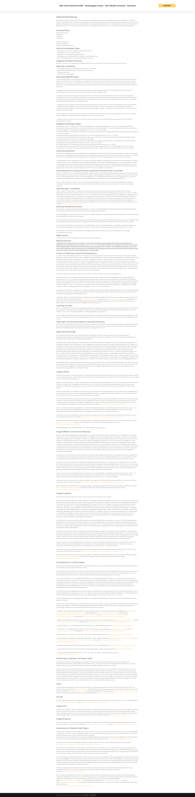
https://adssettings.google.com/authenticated (68, 622)
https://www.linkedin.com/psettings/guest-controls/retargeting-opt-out (74, 640)
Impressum (86, 795)
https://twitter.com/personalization (65, 631)
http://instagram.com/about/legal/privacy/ (123, 625)
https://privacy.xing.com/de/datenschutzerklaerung (123, 645)
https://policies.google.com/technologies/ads (68, 487)
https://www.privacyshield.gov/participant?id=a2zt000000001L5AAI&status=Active (102, 417)
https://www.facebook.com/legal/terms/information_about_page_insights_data (76, 614)
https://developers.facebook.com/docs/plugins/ (121, 739)
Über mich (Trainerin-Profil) (71, 6)
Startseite (131, 6)
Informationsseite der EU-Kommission (71, 203)
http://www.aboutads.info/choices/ (90, 299)
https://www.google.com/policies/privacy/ (66, 702)
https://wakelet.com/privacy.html (124, 649)
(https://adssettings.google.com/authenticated (68, 424)
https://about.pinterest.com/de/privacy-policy (120, 634)
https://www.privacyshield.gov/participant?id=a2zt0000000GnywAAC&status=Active (103, 616)
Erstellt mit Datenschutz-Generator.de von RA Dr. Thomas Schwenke (73, 786)
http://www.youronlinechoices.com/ (117, 299)
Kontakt (167, 5)
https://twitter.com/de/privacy (119, 629)
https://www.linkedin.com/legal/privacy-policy (120, 638)
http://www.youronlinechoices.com (65, 616)
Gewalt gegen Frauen (94, 6)
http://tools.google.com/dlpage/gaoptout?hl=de (112, 404)
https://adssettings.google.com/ (105, 693)
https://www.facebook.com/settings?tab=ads (113, 614)
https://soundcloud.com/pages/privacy (66, 654)
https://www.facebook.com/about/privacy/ (107, 613)
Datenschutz (93, 795)
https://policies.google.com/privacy (65, 422)
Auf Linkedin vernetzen (115, 6)
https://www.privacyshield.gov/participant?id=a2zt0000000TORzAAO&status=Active (103, 631)
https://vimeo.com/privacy (80, 689)
